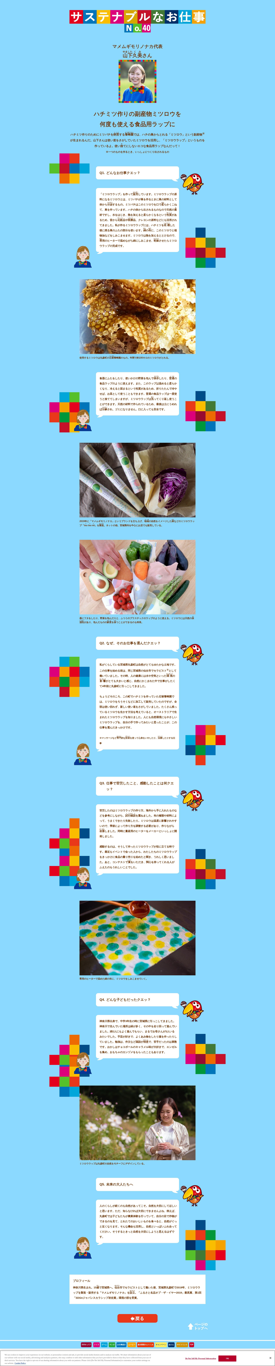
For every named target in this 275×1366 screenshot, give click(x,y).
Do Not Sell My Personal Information (200, 1358)
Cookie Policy (20, 1363)
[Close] (270, 1358)
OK (227, 1358)
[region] (137, 1358)
